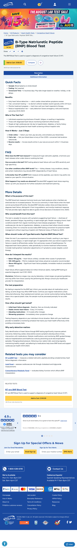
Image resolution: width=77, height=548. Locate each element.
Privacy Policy (32, 509)
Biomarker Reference (34, 498)
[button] (4, 543)
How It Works (7, 498)
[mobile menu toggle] (69, 4)
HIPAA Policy (57, 498)
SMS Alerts (68, 452)
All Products (14, 33)
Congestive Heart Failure (45, 33)
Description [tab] (38, 73)
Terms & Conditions (34, 502)
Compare (31, 63)
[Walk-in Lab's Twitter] (70, 523)
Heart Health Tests (27, 33)
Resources (56, 502)
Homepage (6, 495)
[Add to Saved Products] (40, 62)
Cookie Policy (57, 495)
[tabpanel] (38, 228)
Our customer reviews (14, 505)
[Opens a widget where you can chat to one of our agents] (69, 544)
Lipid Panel (9, 364)
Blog (53, 505)
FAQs (4, 505)
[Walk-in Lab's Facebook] (67, 523)
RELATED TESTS (11, 384)
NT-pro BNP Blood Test (16, 389)
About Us (5, 502)
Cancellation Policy (34, 505)
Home (6, 33)
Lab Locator (31, 495)
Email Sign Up (30, 452)
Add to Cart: (14, 63)
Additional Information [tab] (38, 77)
